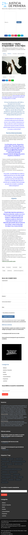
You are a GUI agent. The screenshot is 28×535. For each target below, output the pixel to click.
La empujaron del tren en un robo (10, 333)
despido (20, 477)
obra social (4, 482)
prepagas (4, 466)
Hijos (20, 267)
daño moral (19, 459)
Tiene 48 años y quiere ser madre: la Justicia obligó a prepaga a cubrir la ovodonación (13, 328)
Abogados (9, 464)
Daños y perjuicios (6, 477)
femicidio (15, 267)
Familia (5, 374)
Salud (4, 372)
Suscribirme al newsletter (9, 312)
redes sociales (18, 464)
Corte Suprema (13, 472)
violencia (9, 270)
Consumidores (6, 376)
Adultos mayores (7, 370)
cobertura (4, 472)
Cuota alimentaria (6, 474)
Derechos (11, 479)
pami (3, 464)
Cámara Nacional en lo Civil (18, 461)
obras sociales (5, 461)
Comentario (5, 280)
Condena (8, 267)
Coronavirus (16, 474)
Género (4, 77)
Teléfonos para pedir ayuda (8, 261)
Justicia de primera (7, 532)
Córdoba (4, 459)
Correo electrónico (6, 301)
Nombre (4, 296)
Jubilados (18, 479)
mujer (4, 270)
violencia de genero (18, 270)
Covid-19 (4, 479)
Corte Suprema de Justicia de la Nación (11, 469)
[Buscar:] (10, 22)
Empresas (5, 379)
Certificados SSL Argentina (7, 533)
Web (3, 307)
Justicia (5, 381)
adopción (11, 459)
